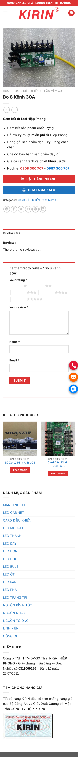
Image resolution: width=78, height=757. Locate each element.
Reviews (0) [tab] (11, 232)
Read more (20, 470)
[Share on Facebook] (14, 209)
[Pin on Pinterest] (35, 209)
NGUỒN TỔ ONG (16, 621)
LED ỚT (9, 574)
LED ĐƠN (10, 551)
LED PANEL (11, 582)
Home (7, 91)
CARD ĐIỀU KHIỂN (27, 91)
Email (14, 360)
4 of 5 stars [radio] (47, 292)
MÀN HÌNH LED (15, 505)
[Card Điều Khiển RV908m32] (58, 439)
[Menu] (5, 13)
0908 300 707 (31, 168)
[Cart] (71, 13)
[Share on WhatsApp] (6, 209)
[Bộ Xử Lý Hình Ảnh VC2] (20, 439)
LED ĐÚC (10, 559)
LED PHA (10, 590)
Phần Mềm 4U (52, 91)
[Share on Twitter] (21, 209)
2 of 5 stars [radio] (37, 285)
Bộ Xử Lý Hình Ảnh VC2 (20, 462)
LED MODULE (13, 528)
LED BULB (10, 566)
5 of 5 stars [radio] (19, 299)
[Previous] (3, 452)
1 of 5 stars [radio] (15, 285)
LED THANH (12, 536)
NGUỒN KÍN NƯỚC (17, 605)
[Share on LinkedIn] (42, 209)
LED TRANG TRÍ (15, 597)
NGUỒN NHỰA (14, 613)
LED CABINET (13, 513)
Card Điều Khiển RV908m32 (58, 464)
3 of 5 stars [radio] (19, 292)
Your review (18, 307)
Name (14, 341)
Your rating (18, 280)
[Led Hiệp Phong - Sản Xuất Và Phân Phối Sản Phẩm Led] (39, 13)
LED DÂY (10, 544)
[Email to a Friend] (28, 209)
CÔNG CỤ (10, 636)
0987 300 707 (58, 168)
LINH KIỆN (11, 628)
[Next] (75, 452)
